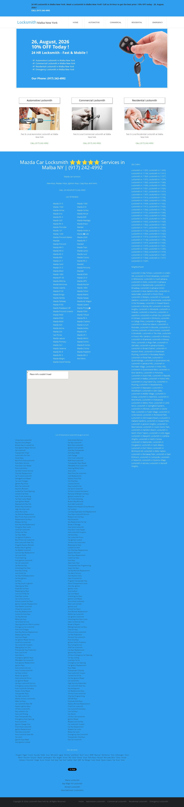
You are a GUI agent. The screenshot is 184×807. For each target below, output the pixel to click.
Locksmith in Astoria (139, 463)
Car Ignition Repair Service (24, 640)
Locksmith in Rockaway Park (143, 454)
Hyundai (37, 755)
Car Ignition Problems (23, 537)
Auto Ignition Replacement (24, 663)
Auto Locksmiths (21, 468)
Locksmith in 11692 (139, 221)
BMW (92, 755)
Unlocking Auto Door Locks (78, 619)
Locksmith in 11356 (157, 240)
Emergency (157, 22)
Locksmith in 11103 (139, 230)
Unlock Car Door (21, 532)
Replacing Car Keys (22, 591)
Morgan (88, 760)
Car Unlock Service (22, 622)
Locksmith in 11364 (139, 176)
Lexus (87, 755)
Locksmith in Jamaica (157, 282)
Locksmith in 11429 (157, 230)
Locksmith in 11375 (139, 218)
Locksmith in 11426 (157, 206)
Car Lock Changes (21, 481)
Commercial (115, 22)
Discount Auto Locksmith (77, 632)
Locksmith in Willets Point (142, 403)
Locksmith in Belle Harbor (155, 451)
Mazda (39, 757)
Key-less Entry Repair (23, 442)
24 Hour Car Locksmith (76, 716)
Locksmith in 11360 (157, 182)
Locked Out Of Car (74, 675)
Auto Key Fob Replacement (25, 524)
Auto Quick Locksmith (76, 527)
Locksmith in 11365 (139, 182)
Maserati (97, 755)
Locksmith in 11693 (157, 170)
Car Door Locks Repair (23, 499)
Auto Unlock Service (75, 440)
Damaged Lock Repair (23, 478)
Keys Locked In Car (75, 486)
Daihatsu (22, 760)
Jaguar (61, 755)
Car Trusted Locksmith (23, 476)
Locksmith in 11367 (157, 224)
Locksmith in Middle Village (142, 393)
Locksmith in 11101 (139, 212)
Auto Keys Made (74, 453)
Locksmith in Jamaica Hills (142, 363)
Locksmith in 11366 (139, 209)
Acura (42, 760)
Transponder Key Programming (79, 565)
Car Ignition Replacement (77, 665)
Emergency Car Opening (77, 663)
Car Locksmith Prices (75, 537)
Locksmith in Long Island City (143, 381)
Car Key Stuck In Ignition (24, 583)
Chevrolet (30, 760)
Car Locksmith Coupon (76, 724)
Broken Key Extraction (23, 506)
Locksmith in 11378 (157, 236)
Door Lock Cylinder (75, 604)
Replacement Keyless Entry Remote (81, 506)
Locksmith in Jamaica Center (152, 288)
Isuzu (48, 755)
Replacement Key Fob (23, 504)
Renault (100, 757)
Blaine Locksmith (72, 780)
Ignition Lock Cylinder (76, 448)
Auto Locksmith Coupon (76, 673)
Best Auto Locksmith (75, 445)
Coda (93, 760)
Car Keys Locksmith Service (25, 683)
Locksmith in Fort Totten (141, 448)
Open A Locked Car (75, 578)
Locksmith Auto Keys (22, 614)
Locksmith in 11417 (157, 258)
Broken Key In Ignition (23, 547)
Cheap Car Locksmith (23, 609)
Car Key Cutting (73, 657)
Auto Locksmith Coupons (77, 532)
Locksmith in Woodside (148, 309)
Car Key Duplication (75, 634)
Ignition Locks (73, 588)
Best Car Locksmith (22, 486)
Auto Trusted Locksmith (24, 670)
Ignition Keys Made (22, 739)
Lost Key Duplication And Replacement (82, 512)
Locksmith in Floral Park (141, 357)
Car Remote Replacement (24, 514)
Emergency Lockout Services (26, 686)
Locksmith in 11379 (139, 246)
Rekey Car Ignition (21, 675)
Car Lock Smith (20, 555)
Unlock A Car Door (22, 494)
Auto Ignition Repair (22, 501)
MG (70, 757)
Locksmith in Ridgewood (155, 321)
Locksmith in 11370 (139, 255)
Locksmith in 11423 (157, 233)
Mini (54, 757)
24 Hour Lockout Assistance (78, 491)
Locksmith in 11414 (157, 191)
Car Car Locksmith (21, 563)
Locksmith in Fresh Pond (152, 294)
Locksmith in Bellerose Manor (144, 324)
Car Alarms (72, 714)
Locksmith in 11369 (157, 212)
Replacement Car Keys (23, 519)
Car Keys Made (20, 535)
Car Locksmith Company (77, 709)
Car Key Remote (21, 617)
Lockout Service (74, 483)
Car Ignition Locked (75, 540)
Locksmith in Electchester (149, 330)
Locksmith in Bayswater (141, 387)
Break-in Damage (74, 524)
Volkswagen (119, 755)
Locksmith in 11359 (157, 249)
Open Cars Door (74, 563)
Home (75, 22)
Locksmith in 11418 (157, 251)
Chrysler (33, 757)
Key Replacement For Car (77, 522)
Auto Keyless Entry (75, 576)
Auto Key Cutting (21, 570)
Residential (137, 22)
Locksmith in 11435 (157, 242)
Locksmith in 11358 (157, 200)
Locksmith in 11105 (157, 197)
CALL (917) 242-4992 (40, 10)
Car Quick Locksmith (75, 489)
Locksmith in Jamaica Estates (152, 345)
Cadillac (70, 760)
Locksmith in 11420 (157, 188)
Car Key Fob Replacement (24, 576)
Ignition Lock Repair (75, 599)
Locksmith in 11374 (157, 179)
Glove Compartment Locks (77, 583)
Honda (123, 757)
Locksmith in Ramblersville (142, 285)
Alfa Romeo (106, 755)
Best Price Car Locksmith (77, 473)
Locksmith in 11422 (157, 203)
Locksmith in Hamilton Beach (143, 430)
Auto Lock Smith (21, 652)
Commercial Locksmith (116, 801)
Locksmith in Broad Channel (143, 348)
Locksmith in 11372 (139, 179)
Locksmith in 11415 (139, 242)
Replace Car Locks (74, 729)
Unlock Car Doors (74, 609)
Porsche (27, 757)
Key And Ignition (74, 688)
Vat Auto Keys (73, 535)
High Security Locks (22, 509)
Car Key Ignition (21, 578)
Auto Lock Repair (21, 637)
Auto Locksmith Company (24, 688)
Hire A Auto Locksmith (76, 601)
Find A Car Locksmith (75, 706)
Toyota (103, 760)
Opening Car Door (21, 586)
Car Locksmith (20, 450)
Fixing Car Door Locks (23, 527)
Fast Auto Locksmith (22, 732)
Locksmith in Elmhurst (150, 318)
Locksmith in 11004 (139, 200)
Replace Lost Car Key (75, 721)
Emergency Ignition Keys (24, 657)
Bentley (67, 755)
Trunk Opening (20, 558)
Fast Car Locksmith (75, 739)
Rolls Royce (92, 757)
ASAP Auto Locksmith (75, 460)
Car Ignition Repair (22, 681)
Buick (82, 755)
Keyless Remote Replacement (79, 704)
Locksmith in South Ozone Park (156, 427)
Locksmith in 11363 (139, 251)
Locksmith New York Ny (38, 801)
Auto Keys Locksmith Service (78, 514)
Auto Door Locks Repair (76, 529)
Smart (85, 757)
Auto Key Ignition (74, 586)
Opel (75, 760)
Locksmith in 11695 (157, 185)
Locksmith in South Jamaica (155, 279)
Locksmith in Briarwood (141, 339)
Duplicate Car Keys (22, 588)
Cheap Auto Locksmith (23, 440)
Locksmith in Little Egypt (159, 433)
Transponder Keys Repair (77, 463)
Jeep (56, 760)
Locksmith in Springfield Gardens (150, 406)
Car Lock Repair (73, 593)
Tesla (112, 755)
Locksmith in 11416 (139, 197)
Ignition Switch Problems (77, 642)
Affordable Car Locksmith (24, 660)
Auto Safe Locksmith (75, 504)
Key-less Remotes (21, 489)
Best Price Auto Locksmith (24, 460)
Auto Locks (72, 471)
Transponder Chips (22, 453)
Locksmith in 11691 (157, 246)
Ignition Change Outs (22, 724)
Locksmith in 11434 (139, 203)
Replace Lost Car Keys (76, 517)
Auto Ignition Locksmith (23, 560)
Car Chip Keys (73, 481)
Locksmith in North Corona (150, 439)
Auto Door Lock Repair (23, 465)
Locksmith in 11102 (157, 209)
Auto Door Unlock (21, 596)
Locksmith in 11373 (157, 194)
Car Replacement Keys (76, 691)
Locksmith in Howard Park (158, 421)
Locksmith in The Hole (152, 333)
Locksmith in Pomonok (153, 372)
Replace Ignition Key (22, 634)
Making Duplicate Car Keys (77, 627)
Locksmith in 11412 (139, 206)
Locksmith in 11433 (157, 215)
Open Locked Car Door (76, 622)
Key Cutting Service (75, 645)
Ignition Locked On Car (76, 496)
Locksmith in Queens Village (154, 460)
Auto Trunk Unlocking (23, 496)
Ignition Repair (73, 719)
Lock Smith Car (20, 573)
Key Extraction (73, 519)
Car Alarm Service (74, 573)
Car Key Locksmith (74, 442)
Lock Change (72, 455)
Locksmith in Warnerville (141, 442)
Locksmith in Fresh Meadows (147, 276)
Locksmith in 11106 (139, 240)
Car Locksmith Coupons (23, 645)
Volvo (123, 760)
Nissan (79, 757)
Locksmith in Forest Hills (159, 378)
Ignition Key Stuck (21, 483)
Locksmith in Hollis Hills (156, 366)
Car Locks (18, 737)
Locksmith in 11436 (139, 185)
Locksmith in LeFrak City (150, 315)
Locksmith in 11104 (139, 173)
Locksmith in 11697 (139, 261)
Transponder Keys (22, 693)
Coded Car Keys (73, 558)
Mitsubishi (54, 755)
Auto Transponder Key (23, 716)
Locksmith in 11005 (139, 249)
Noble (43, 755)
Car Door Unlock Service (24, 471)
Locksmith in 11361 (139, 188)
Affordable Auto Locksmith (77, 465)
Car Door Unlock (21, 673)
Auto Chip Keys (73, 640)
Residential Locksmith (138, 801)
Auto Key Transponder (76, 450)
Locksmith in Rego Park (146, 342)
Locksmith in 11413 (157, 173)
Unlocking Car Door (75, 596)
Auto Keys (71, 560)
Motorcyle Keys (21, 619)
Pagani (25, 755)
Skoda (98, 760)
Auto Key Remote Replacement (26, 632)
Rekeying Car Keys (74, 545)
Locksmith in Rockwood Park (155, 415)
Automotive (94, 22)
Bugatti (59, 757)
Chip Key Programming (76, 696)
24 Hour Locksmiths (22, 709)
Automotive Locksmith (95, 801)
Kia (83, 760)
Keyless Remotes (74, 553)
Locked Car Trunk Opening (24, 491)
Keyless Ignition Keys (23, 706)
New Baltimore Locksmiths (72, 790)
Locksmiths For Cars (22, 455)
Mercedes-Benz (109, 757)
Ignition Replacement (23, 729)
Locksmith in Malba (139, 378)
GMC (79, 760)
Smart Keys (19, 458)
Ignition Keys (20, 665)
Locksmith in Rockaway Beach (151, 354)
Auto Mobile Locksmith (23, 606)
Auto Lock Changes (22, 629)
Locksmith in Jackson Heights (143, 424)
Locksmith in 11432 (139, 215)
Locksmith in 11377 (157, 176)
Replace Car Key (21, 522)
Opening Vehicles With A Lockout (27, 624)
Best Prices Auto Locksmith (25, 517)
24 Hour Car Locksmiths (77, 542)
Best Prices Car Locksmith (24, 540)
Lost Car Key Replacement (24, 553)
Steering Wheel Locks (76, 468)
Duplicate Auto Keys (75, 701)
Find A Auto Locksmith (23, 727)
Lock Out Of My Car (22, 593)
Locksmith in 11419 (139, 236)
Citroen (47, 760)
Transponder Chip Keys (76, 737)
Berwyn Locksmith (72, 787)
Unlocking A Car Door (23, 568)
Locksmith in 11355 (139, 170)
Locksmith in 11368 (139, 258)
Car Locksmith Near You (76, 686)
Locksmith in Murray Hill (141, 306)
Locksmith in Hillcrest (140, 408)
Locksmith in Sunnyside (150, 457)
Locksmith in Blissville (149, 327)
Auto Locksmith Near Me (24, 734)
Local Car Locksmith (22, 529)
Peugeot (19, 755)
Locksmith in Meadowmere (150, 384)
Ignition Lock (72, 606)
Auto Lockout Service (23, 668)
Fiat (114, 760)
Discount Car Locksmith (76, 637)
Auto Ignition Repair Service (25, 448)
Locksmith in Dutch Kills (141, 375)
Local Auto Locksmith (23, 642)
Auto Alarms (19, 655)
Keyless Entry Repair (22, 691)
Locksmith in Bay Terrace (141, 273)
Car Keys (18, 581)
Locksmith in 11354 (139, 233)
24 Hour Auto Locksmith (77, 693)
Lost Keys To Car (74, 660)
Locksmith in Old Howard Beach (144, 418)
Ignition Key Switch (75, 652)
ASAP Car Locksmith (75, 647)
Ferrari (65, 757)
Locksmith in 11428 (157, 221)
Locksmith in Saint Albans (152, 445)
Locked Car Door (74, 547)
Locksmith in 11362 (139, 224)
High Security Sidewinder (77, 683)
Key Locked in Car (21, 711)
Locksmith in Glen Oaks (152, 390)
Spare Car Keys (73, 568)
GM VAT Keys (72, 698)
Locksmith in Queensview (150, 300)
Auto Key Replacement (23, 611)
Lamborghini (47, 757)
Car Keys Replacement (76, 650)
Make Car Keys (20, 701)
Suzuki (30, 755)
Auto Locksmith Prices (23, 678)
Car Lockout (72, 509)
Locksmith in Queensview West (144, 369)
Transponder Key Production (25, 650)
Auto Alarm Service (22, 463)
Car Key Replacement (76, 727)
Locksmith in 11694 (157, 227)
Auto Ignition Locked (22, 742)
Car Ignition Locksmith (76, 617)
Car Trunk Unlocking (75, 499)
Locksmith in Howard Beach (157, 303)
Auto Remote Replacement (78, 611)
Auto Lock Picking (21, 714)
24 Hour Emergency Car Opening (80, 655)
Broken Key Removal (75, 501)
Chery (118, 757)
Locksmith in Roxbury (160, 336)
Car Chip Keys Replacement (78, 550)
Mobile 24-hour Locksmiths (25, 698)
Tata (60, 760)
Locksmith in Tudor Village (147, 412)
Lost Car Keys (73, 711)
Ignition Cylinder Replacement (26, 604)
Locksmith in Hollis (139, 282)
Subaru (109, 760)
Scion (118, 760)
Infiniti (74, 757)
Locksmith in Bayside (161, 375)
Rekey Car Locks (74, 732)
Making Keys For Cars (23, 647)
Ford (64, 760)
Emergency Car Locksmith (24, 627)
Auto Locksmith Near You (24, 542)
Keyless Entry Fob (74, 478)
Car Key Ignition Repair (76, 678)
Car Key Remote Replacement (79, 570)
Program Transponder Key (77, 581)
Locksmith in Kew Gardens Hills (144, 291)
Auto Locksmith (21, 721)
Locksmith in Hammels (147, 396)
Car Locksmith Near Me (23, 704)
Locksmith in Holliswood (152, 399)
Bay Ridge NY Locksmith (72, 783)
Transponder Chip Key (76, 670)
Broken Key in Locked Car (24, 445)
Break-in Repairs (74, 624)
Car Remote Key (21, 565)
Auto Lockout (72, 591)
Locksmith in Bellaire (140, 297)
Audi (52, 760)
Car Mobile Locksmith (23, 550)
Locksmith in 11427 (157, 255)
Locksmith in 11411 (139, 227)
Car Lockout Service (22, 599)
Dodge (36, 760)
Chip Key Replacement (23, 473)
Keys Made (72, 668)
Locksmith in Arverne (148, 312)
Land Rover (75, 755)
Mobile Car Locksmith (76, 614)
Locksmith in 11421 (139, 191)
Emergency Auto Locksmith (78, 734)
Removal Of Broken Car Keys (78, 494)
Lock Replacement (74, 476)
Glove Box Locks (21, 512)
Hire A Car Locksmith (75, 458)
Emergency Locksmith (159, 801)
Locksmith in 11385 (157, 218)
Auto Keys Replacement (76, 555)
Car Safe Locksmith (22, 696)
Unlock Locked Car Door (24, 601)
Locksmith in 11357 (139, 194)
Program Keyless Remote (24, 545)
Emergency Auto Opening (24, 719)
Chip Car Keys (73, 629)
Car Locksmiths (73, 681)
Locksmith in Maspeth (140, 436)
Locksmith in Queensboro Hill (156, 360)
